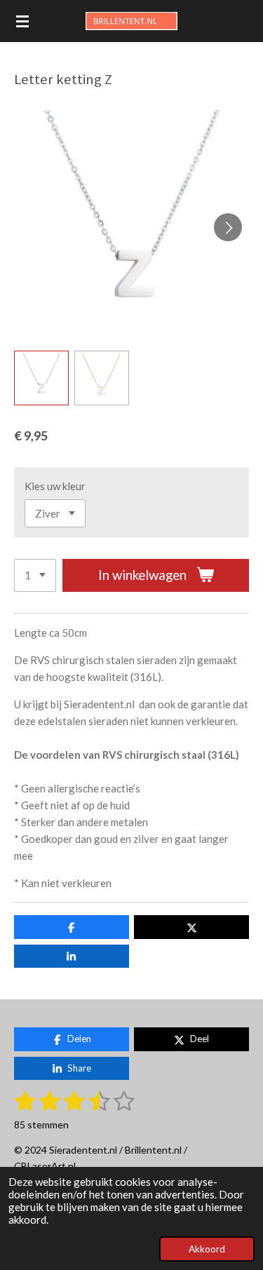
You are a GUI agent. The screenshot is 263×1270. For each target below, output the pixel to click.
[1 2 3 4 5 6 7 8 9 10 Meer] (35, 575)
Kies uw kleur (55, 486)
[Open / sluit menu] (22, 21)
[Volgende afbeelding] (228, 227)
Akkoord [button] (207, 1249)
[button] (41, 378)
